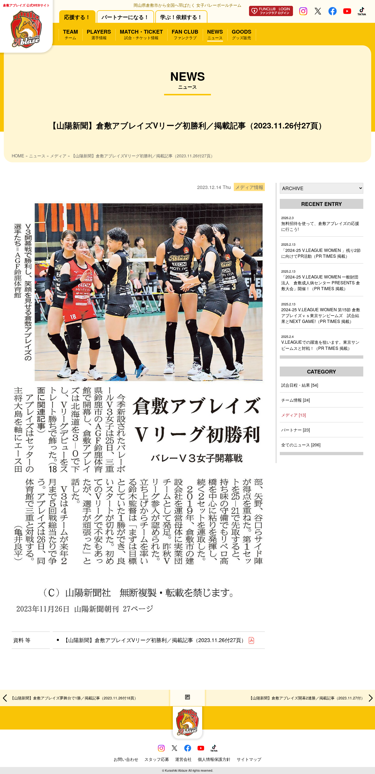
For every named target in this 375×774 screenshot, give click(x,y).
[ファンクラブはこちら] (271, 14)
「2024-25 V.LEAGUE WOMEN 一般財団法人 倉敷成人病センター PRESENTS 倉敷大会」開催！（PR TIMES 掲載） (320, 280)
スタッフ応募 (156, 759)
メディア (58, 155)
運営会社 (183, 759)
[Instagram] (303, 13)
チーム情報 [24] (295, 400)
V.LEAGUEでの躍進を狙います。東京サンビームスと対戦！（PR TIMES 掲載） (320, 342)
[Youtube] (347, 13)
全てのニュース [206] (301, 444)
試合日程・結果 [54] (299, 385)
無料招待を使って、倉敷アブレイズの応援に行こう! (320, 223)
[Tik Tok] (361, 13)
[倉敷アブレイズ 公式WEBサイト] (187, 722)
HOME (18, 155)
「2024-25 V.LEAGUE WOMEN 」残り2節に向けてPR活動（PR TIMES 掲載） (321, 250)
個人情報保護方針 (214, 759)
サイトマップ (249, 759)
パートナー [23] (295, 429)
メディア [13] (293, 415)
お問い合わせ (126, 759)
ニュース (37, 155)
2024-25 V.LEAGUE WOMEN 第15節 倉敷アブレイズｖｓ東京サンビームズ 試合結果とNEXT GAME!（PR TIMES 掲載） (320, 313)
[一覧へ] (187, 698)
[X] (317, 13)
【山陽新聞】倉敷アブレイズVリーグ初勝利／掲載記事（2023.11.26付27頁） (155, 640)
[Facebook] (332, 13)
